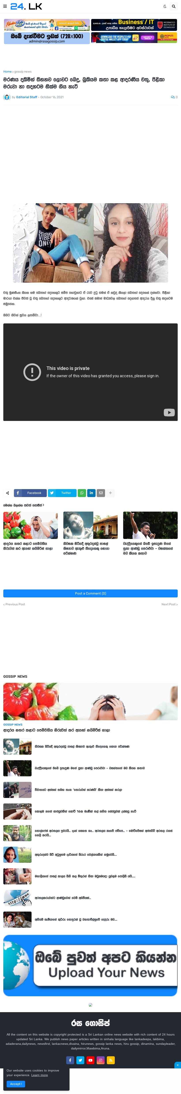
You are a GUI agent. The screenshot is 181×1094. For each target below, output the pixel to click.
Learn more (39, 1075)
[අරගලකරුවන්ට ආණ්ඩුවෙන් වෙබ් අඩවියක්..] (17, 898)
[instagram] (101, 1060)
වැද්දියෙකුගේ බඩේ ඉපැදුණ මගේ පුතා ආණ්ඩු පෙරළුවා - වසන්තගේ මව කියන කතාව (148, 548)
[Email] (101, 493)
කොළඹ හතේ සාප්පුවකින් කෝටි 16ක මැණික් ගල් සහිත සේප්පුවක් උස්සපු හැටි (85, 811)
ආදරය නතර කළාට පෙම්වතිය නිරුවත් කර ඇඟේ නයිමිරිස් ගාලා (28, 546)
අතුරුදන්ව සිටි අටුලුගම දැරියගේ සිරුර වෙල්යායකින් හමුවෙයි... (76, 854)
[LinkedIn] (91, 493)
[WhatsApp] (82, 493)
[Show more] (110, 493)
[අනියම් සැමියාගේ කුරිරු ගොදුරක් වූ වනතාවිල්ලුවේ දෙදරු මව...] (17, 920)
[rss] (111, 1060)
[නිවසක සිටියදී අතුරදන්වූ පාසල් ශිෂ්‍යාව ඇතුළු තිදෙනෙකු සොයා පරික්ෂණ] (90, 525)
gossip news (23, 71)
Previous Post (15, 604)
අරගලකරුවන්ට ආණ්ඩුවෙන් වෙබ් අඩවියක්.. (63, 898)
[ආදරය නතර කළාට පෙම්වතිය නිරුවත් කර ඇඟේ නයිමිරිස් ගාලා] (30, 525)
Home (7, 71)
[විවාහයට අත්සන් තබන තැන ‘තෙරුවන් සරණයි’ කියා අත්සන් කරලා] (17, 790)
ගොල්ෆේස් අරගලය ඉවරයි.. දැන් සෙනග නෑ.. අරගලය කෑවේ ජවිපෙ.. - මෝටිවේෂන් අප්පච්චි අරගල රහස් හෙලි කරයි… (103, 833)
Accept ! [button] (16, 1084)
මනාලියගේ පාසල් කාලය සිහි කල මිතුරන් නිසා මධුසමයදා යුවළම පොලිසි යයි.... (85, 876)
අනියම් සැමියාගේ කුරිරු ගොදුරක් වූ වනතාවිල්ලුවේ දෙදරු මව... (76, 919)
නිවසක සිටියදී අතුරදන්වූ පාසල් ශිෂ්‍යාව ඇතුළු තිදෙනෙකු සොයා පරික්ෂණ (86, 548)
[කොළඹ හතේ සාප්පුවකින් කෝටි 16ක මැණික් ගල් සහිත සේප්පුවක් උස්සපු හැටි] (17, 811)
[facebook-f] (70, 1060)
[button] (5, 6)
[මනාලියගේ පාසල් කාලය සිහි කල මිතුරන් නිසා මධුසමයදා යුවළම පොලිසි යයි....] (17, 876)
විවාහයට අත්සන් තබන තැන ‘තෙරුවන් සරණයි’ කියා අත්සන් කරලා (78, 790)
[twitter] (80, 1060)
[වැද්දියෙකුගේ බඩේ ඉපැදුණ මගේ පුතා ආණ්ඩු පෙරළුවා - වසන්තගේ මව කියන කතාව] (150, 525)
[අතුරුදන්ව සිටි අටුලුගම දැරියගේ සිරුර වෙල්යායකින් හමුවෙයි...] (17, 855)
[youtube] (90, 1060)
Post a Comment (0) (90, 593)
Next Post (168, 604)
